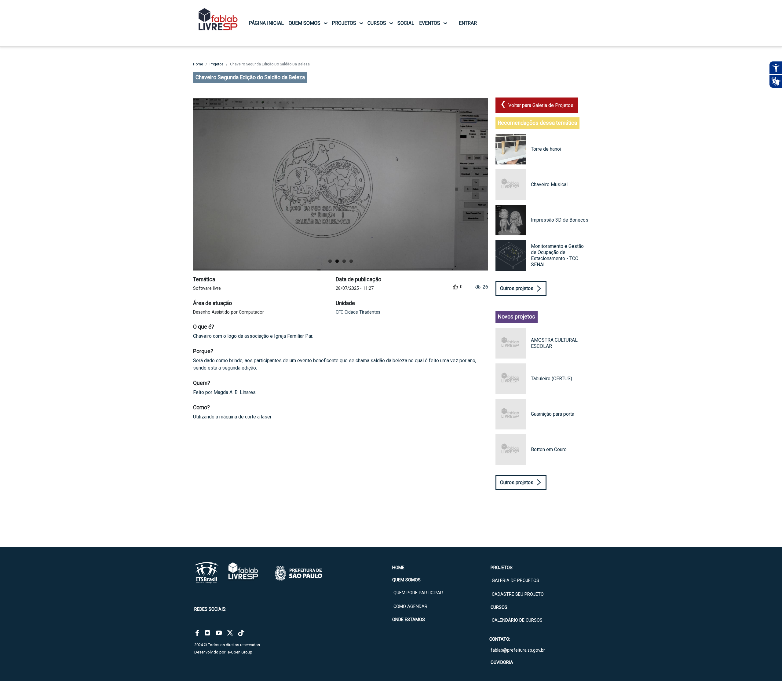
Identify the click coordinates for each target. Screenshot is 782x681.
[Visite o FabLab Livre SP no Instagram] (207, 633)
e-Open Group (240, 652)
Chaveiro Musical (549, 184)
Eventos (429, 23)
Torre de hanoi (546, 149)
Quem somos (304, 23)
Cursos (376, 23)
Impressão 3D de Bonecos (559, 220)
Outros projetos (516, 288)
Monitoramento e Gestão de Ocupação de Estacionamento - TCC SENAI (557, 255)
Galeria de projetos (515, 580)
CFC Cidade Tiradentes (358, 312)
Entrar (468, 23)
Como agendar (410, 606)
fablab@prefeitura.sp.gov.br (518, 650)
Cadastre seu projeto (518, 594)
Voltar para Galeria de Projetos (540, 105)
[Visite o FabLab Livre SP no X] (230, 633)
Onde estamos (408, 619)
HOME (398, 567)
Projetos (344, 23)
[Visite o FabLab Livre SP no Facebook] (197, 633)
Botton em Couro (549, 449)
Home (198, 64)
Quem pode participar (418, 592)
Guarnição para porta (552, 414)
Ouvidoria (502, 662)
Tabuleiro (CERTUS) (551, 378)
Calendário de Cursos (517, 620)
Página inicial (266, 23)
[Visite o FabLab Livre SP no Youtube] (219, 633)
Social (405, 23)
